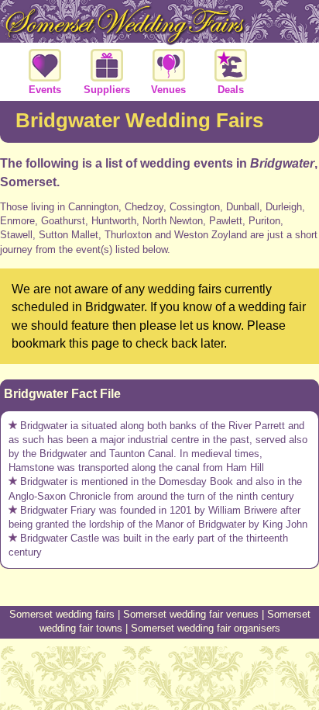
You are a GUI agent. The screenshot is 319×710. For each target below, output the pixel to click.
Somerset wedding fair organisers (205, 628)
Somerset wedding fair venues (191, 614)
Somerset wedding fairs (62, 614)
